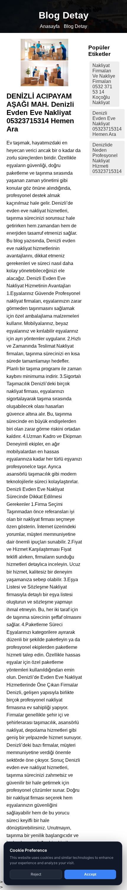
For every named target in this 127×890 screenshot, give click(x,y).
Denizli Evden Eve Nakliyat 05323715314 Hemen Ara (107, 124)
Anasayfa (50, 26)
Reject (36, 874)
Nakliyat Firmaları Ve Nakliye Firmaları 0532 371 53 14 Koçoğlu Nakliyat (103, 84)
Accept (90, 874)
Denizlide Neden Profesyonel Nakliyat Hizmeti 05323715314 (107, 158)
